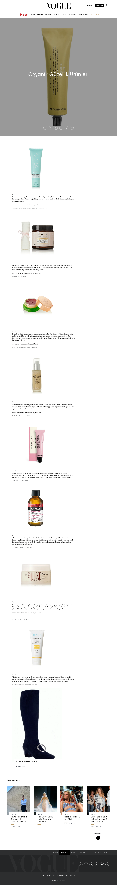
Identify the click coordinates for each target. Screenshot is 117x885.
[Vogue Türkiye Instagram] (91, 864)
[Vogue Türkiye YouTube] (96, 864)
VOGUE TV (72, 14)
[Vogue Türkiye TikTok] (107, 864)
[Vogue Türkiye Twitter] (86, 864)
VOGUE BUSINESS (83, 14)
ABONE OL (99, 5)
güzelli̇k (49, 875)
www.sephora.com (17, 344)
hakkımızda (83, 852)
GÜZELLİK (40, 14)
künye (73, 852)
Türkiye (64, 852)
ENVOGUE (48, 14)
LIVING (65, 14)
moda (43, 875)
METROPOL (57, 14)
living (67, 875)
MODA (33, 14)
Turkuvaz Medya (60, 880)
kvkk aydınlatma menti (99, 852)
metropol (61, 875)
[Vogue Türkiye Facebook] (80, 864)
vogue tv (72, 875)
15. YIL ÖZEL (95, 14)
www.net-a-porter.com (19, 205)
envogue (55, 875)
